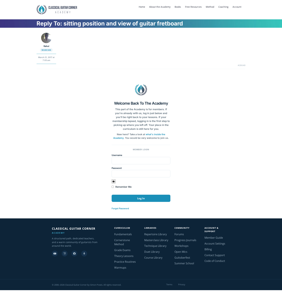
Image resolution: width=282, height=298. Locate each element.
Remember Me (123, 186)
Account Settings (214, 243)
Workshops (181, 246)
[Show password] (114, 181)
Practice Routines (125, 262)
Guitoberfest (182, 257)
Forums (179, 234)
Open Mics (180, 252)
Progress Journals (185, 240)
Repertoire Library (155, 234)
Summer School (184, 263)
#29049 (241, 65)
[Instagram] (65, 253)
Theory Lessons (123, 256)
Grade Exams (122, 250)
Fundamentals (123, 234)
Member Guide (213, 237)
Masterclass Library (156, 240)
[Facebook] (74, 253)
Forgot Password (120, 208)
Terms (169, 284)
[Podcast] (84, 253)
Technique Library (155, 246)
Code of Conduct (214, 261)
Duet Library (152, 252)
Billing (208, 249)
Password (117, 168)
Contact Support (214, 255)
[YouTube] (55, 253)
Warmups (120, 267)
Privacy (181, 284)
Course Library (153, 257)
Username (117, 155)
